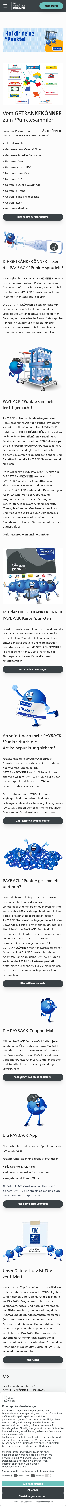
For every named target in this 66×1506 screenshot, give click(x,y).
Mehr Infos (33, 1360)
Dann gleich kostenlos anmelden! (33, 1077)
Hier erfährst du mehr (33, 983)
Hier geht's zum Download (33, 1204)
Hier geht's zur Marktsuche (33, 217)
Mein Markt (51, 6)
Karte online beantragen (33, 669)
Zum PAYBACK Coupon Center (33, 820)
